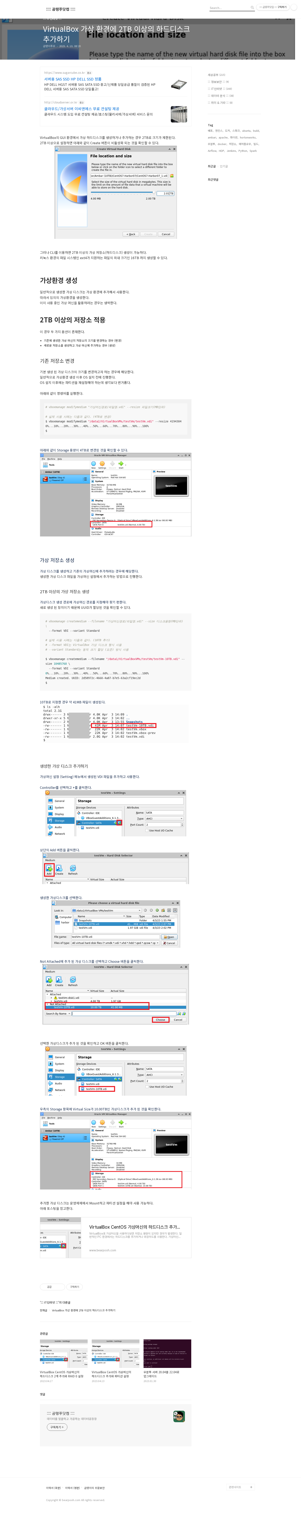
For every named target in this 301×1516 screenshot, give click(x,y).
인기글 (224, 166)
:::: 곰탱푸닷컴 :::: (60, 9)
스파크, (236, 131)
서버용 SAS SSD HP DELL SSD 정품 (73, 78)
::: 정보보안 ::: (218, 82)
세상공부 (216, 75)
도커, (228, 131)
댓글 (42, 1394)
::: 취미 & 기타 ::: (220, 103)
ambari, (212, 137)
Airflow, (212, 151)
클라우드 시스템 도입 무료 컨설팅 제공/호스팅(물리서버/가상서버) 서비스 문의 (98, 114)
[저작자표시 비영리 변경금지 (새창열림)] (88, 1287)
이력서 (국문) (53, 1488)
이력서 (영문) (72, 1488)
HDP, (222, 151)
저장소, (233, 144)
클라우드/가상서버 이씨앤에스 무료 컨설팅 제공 (81, 108)
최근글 (212, 166)
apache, (224, 137)
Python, (243, 151)
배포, (211, 131)
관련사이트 (235, 1487)
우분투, (212, 144)
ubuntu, (246, 131)
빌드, (256, 144)
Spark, (254, 151)
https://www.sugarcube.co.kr (64, 72)
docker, (222, 144)
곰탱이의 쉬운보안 (94, 1488)
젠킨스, (219, 131)
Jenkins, (232, 151)
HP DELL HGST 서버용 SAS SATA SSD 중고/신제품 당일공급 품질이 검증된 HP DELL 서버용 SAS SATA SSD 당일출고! (99, 86)
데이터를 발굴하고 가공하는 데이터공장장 (72, 1419)
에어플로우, (245, 144)
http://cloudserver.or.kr (60, 102)
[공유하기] (55, 1287)
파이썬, (234, 137)
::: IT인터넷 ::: (220, 89)
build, (256, 131)
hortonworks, (248, 137)
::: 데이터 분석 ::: (221, 96)
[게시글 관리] (60, 1287)
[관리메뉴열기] (294, 7)
